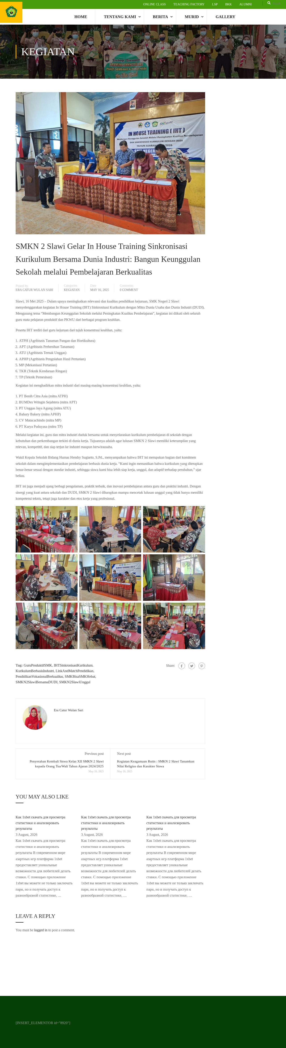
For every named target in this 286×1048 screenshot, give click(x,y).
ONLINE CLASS (154, 4)
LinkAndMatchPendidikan (74, 671)
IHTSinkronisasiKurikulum (73, 665)
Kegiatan (72, 290)
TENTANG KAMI (120, 17)
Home (80, 17)
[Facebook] (181, 666)
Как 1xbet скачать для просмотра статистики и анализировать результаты (40, 822)
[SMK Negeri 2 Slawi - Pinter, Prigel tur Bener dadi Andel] (11, 12)
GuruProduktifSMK (38, 665)
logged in (40, 930)
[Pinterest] (201, 666)
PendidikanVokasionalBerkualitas (39, 676)
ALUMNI (245, 4)
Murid (192, 17)
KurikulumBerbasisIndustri (35, 671)
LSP (215, 4)
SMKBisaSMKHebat (80, 676)
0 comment (129, 290)
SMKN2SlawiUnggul (74, 682)
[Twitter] (191, 666)
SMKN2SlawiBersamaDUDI (36, 682)
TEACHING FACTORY (188, 4)
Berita (160, 17)
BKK (228, 4)
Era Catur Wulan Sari (34, 290)
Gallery (225, 17)
